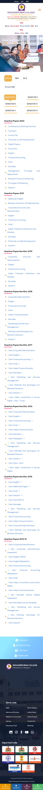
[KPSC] (8, 759)
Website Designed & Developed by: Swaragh (21, 781)
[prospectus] (10, 732)
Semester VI (32, 110)
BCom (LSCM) (25, 26)
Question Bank (23, 655)
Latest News (23, 650)
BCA (36, 26)
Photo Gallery (32, 708)
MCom (17, 33)
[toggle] (39, 10)
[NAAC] (35, 750)
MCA (22, 33)
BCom (7, 26)
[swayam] (14, 768)
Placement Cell (11, 726)
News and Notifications (5, 787)
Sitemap (30, 726)
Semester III (10, 104)
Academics (10, 43)
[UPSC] (21, 759)
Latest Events (32, 717)
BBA (32, 26)
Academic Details (21, 43)
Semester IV (32, 104)
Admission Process (12, 712)
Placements (23, 640)
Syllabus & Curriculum (13, 717)
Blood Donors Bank (23, 645)
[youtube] (26, 732)
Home (4, 43)
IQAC (7, 708)
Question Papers (33, 43)
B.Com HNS (10, 87)
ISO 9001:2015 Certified (22, 20)
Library (8, 721)
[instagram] (16, 732)
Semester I (10, 97)
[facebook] (21, 732)
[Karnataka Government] (8, 750)
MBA (26, 33)
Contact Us (31, 721)
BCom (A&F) (15, 26)
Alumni (16, 1)
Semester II (33, 97)
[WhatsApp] (32, 732)
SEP (22, 1)
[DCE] (21, 750)
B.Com (8, 78)
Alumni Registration (38, 787)
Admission (16, 788)
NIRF (27, 1)
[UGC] (28, 768)
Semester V (10, 110)
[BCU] (35, 759)
